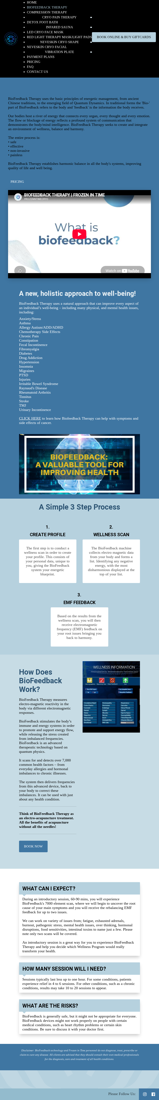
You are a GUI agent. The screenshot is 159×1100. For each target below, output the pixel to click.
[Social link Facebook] (153, 1094)
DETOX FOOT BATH (42, 22)
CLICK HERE (30, 418)
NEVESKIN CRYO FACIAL (47, 47)
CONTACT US (37, 71)
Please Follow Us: (122, 1094)
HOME (32, 2)
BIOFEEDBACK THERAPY (47, 7)
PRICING (33, 62)
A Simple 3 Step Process (79, 507)
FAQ (30, 66)
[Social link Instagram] (145, 1094)
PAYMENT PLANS (40, 57)
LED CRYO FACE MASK (45, 32)
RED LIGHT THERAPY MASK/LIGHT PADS (59, 37)
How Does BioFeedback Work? (40, 681)
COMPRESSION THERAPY (47, 12)
